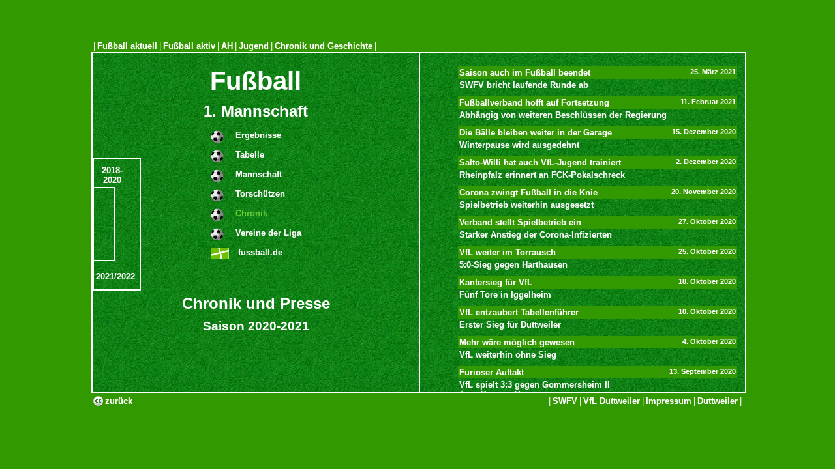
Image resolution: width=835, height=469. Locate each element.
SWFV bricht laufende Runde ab (523, 85)
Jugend (254, 46)
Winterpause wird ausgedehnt (519, 145)
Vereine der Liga (268, 233)
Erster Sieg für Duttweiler (510, 325)
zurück (118, 401)
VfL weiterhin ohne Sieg (507, 355)
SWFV (565, 401)
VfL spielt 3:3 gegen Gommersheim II (534, 385)
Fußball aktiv (189, 46)
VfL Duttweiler (611, 401)
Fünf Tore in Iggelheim (505, 295)
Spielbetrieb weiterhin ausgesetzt (526, 205)
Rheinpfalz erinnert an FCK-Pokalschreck (542, 175)
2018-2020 (112, 175)
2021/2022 (115, 276)
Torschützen (260, 194)
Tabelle (249, 155)
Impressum (668, 401)
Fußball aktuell (127, 46)
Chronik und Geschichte (323, 46)
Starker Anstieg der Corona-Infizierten (535, 235)
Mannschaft (258, 174)
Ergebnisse (258, 135)
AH (227, 46)
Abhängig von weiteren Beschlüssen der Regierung (563, 115)
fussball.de (258, 252)
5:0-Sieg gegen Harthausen (513, 265)
